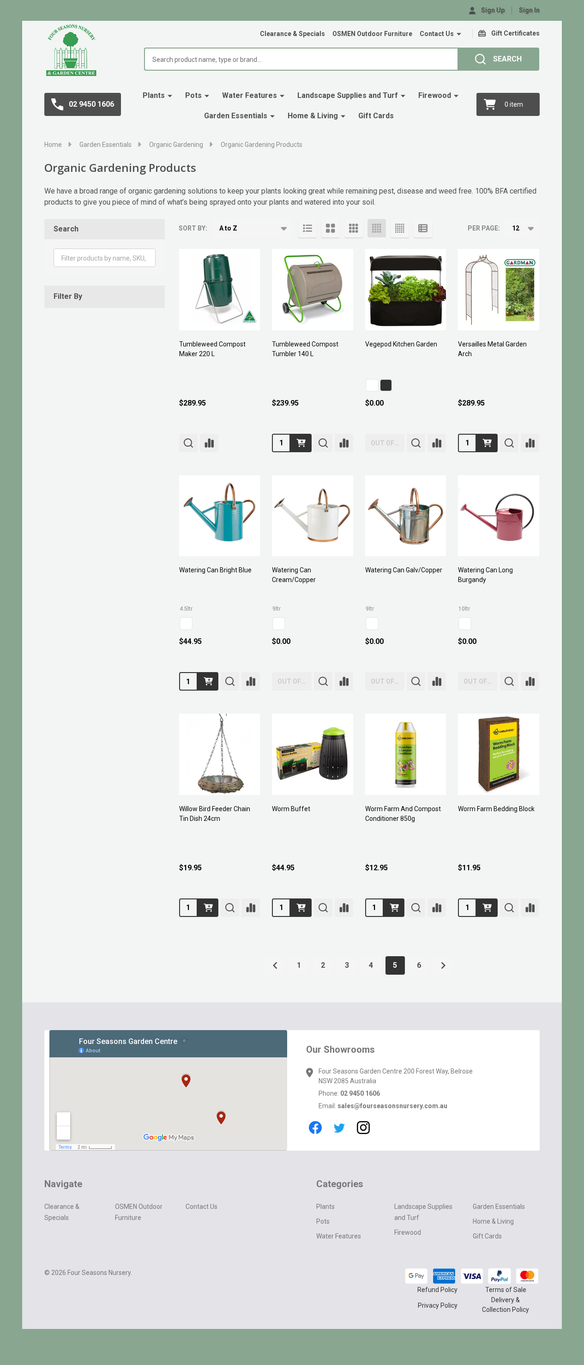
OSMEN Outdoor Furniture (372, 33)
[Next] (443, 965)
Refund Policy (437, 1289)
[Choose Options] (208, 681)
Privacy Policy (438, 1305)
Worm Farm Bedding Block (496, 809)
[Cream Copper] (278, 623)
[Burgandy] (464, 623)
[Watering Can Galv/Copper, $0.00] (405, 516)
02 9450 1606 (360, 1093)
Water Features (249, 95)
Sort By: (193, 228)
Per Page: (484, 228)
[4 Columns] (376, 228)
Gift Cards (376, 115)
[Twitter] (339, 1127)
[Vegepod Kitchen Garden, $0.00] (405, 289)
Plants (154, 95)
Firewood (434, 95)
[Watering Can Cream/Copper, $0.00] (312, 516)
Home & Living (313, 115)
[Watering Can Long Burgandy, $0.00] (498, 516)
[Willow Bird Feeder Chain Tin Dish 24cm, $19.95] (219, 754)
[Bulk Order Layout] (423, 228)
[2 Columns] (330, 228)
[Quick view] (188, 443)
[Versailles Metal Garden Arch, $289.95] (498, 289)
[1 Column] (307, 228)
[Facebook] (315, 1127)
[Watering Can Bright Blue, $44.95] (219, 516)
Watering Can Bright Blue (215, 570)
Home (53, 144)
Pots (193, 95)
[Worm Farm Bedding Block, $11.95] (498, 754)
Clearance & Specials (292, 33)
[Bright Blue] (186, 623)
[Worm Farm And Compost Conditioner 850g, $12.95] (405, 754)
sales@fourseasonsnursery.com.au (392, 1106)
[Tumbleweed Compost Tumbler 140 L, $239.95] (312, 289)
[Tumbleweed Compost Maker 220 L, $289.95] (219, 289)
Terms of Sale (505, 1289)
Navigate (63, 1183)
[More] (459, 34)
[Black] (385, 385)
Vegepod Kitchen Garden (401, 344)
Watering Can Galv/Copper (403, 570)
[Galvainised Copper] (372, 623)
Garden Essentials (235, 115)
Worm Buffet (291, 809)
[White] (372, 385)
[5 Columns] (400, 228)
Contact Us (437, 33)
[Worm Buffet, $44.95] (312, 754)
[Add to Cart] (301, 443)
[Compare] (209, 443)
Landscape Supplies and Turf (347, 95)
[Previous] (275, 965)
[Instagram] (363, 1127)
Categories (339, 1183)
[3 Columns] (353, 228)
